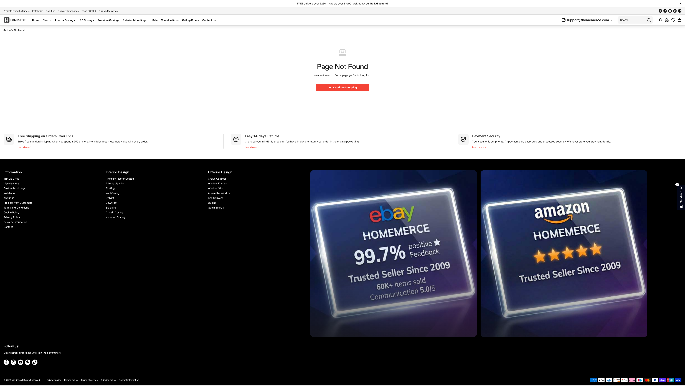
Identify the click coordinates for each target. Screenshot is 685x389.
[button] (679, 20)
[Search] (648, 20)
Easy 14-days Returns (262, 136)
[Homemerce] (15, 20)
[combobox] (635, 20)
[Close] (680, 3)
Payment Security (486, 136)
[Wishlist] (673, 20)
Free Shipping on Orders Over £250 (46, 136)
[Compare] (667, 20)
